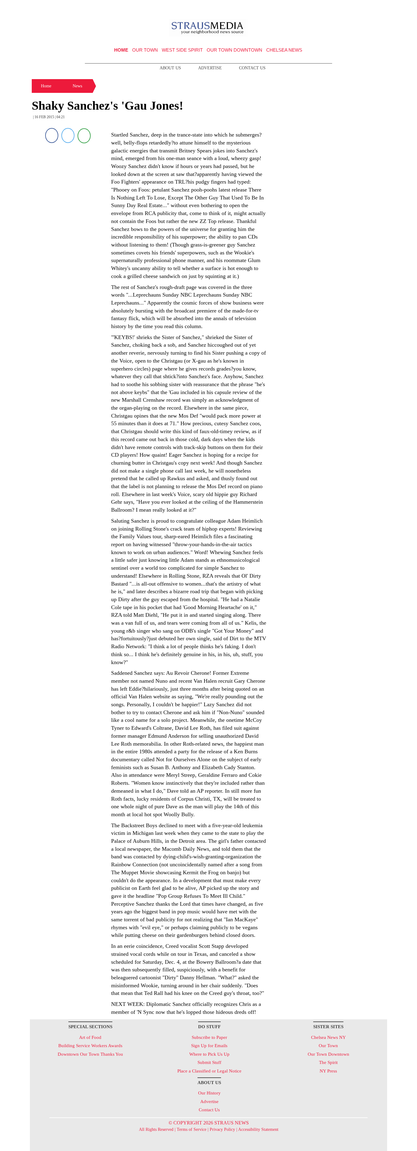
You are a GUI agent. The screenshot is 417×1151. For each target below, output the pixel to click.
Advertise (210, 68)
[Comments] (84, 135)
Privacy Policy (222, 1129)
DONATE (369, 7)
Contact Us (252, 68)
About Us (170, 68)
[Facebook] (51, 135)
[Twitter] (67, 135)
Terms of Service (191, 1129)
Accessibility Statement (258, 1129)
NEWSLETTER (334, 7)
